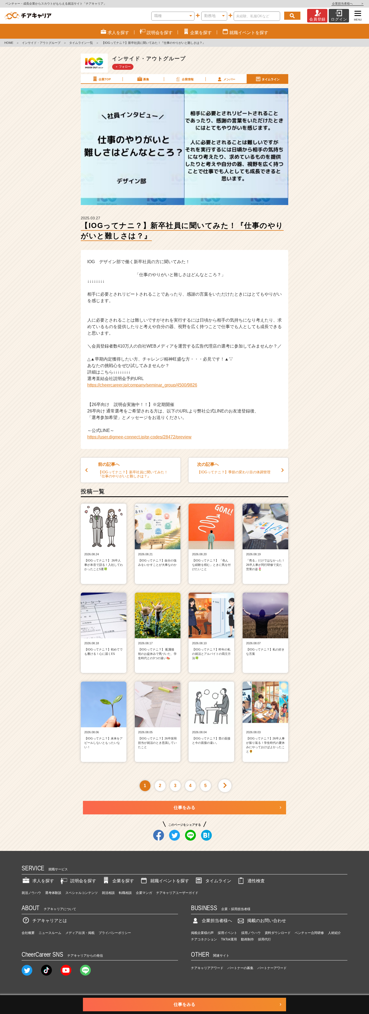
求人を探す (43, 880)
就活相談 (108, 893)
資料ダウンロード (278, 933)
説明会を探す (83, 880)
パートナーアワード (272, 968)
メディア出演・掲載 (80, 933)
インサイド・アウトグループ (41, 42)
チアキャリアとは (49, 920)
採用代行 (264, 939)
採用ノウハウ (251, 933)
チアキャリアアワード (207, 968)
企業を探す (123, 880)
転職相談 (125, 893)
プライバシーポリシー (115, 933)
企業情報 (188, 79)
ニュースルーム (50, 933)
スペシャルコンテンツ (81, 893)
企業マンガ (144, 893)
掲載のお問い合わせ (266, 920)
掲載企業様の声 (202, 933)
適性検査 (256, 880)
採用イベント (227, 933)
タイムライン (271, 79)
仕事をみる (184, 807)
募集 (146, 79)
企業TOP (105, 79)
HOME (8, 42)
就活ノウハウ (31, 893)
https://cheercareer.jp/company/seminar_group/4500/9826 (142, 385)
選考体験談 (53, 893)
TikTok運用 (229, 939)
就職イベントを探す (169, 880)
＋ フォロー (123, 66)
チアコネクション (204, 939)
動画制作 (247, 939)
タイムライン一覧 (81, 42)
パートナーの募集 (240, 968)
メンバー (229, 79)
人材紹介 (334, 933)
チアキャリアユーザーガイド (177, 893)
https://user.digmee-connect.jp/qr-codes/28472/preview (139, 437)
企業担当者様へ (347, 3)
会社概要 (28, 933)
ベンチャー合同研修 (309, 933)
